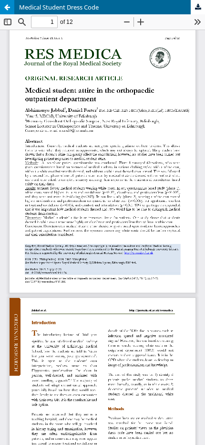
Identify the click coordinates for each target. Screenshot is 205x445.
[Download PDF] (198, 7)
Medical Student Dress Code (59, 7)
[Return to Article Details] (7, 7)
